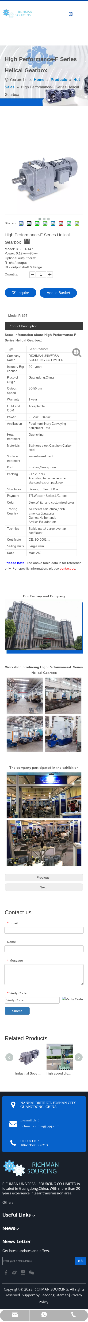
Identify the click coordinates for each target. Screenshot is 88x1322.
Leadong (47, 1295)
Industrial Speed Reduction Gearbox (28, 1073)
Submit (17, 1011)
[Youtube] (23, 1272)
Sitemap (62, 1295)
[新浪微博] (15, 1272)
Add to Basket (58, 293)
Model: (13, 315)
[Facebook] (6, 1272)
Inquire (23, 293)
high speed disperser (59, 1073)
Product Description (23, 326)
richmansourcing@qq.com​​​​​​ (39, 1126)
